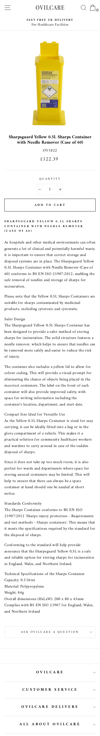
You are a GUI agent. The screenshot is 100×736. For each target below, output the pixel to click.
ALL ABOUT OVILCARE (50, 724)
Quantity (50, 179)
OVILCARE (50, 672)
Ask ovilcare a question (50, 632)
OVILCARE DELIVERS (50, 706)
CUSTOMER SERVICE (50, 689)
